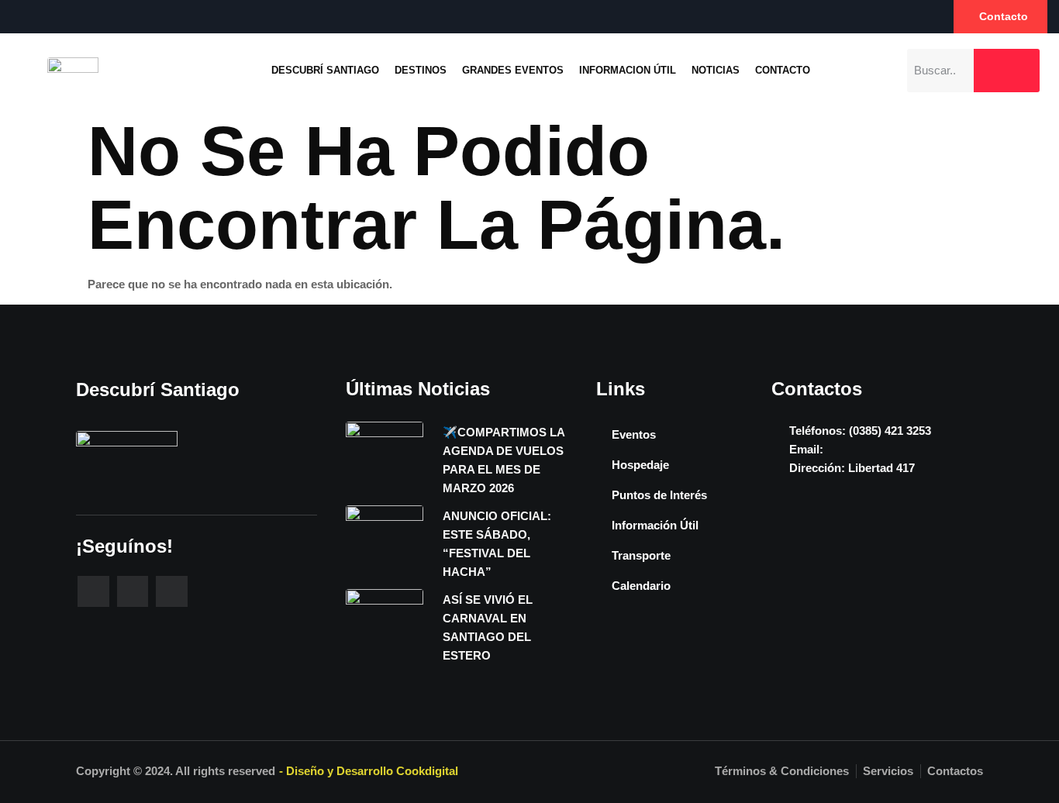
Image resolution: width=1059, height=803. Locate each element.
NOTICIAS (716, 70)
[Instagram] (49, 16)
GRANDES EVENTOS (513, 70)
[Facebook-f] (93, 592)
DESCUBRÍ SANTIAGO (325, 70)
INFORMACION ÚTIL (627, 70)
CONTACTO (782, 70)
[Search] (1007, 70)
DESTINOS (421, 70)
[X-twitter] (172, 592)
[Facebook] (18, 16)
